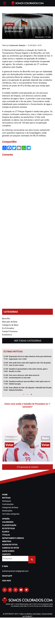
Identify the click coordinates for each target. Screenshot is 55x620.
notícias (6, 498)
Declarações (7, 511)
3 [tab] (31, 394)
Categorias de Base (10, 507)
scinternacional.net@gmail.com (15, 571)
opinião (6, 519)
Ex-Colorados (8, 328)
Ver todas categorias (27, 340)
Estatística (7, 334)
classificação (9, 525)
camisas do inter (10, 548)
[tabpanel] (27, 374)
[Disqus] (27, 194)
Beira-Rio (6, 318)
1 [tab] (24, 394)
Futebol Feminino (10, 331)
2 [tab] (27, 394)
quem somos (8, 551)
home (4, 494)
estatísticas (8, 528)
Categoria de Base (10, 325)
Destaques (6, 501)
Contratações (7, 504)
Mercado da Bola (9, 322)
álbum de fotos (9, 544)
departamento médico (13, 538)
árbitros (6, 541)
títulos (6, 535)
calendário (7, 522)
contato (6, 554)
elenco (5, 532)
